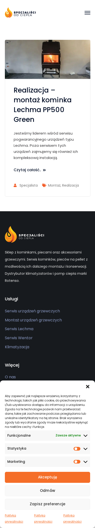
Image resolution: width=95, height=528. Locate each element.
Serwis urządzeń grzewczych (32, 311)
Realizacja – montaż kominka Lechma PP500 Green (43, 104)
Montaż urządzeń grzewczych (33, 320)
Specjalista (28, 185)
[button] (87, 386)
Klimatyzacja (17, 347)
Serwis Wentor (19, 338)
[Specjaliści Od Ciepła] (21, 12)
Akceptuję (47, 477)
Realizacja (70, 185)
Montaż (54, 185)
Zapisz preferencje (48, 504)
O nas (10, 377)
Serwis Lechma (19, 329)
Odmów (47, 490)
